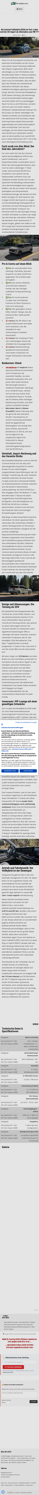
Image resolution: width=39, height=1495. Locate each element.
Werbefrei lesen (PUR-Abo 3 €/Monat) (16, 750)
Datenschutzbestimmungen (26, 722)
